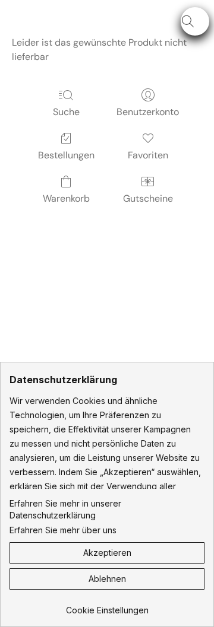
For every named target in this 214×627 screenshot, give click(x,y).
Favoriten (148, 155)
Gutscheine (148, 198)
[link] (107, 606)
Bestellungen (66, 155)
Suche (66, 112)
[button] (195, 21)
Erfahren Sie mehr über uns (63, 530)
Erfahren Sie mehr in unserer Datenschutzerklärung (65, 509)
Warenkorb (66, 198)
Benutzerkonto (148, 112)
